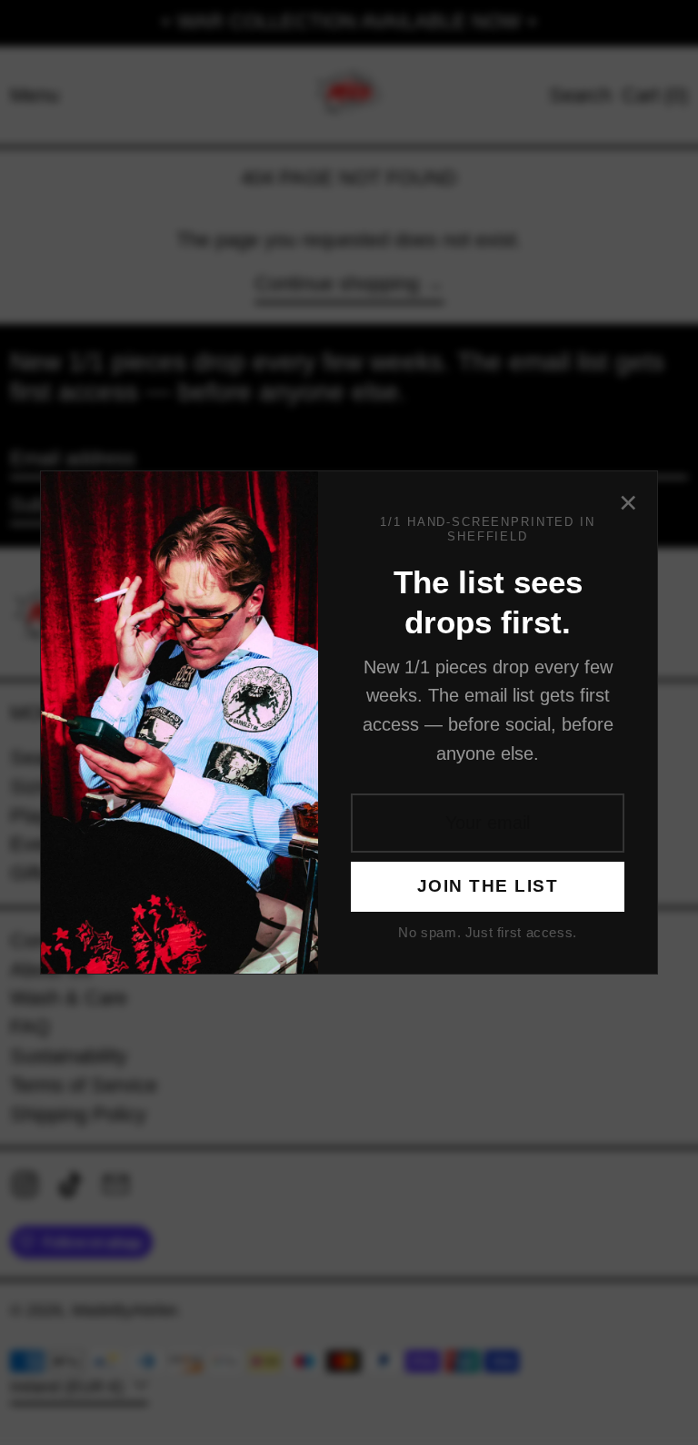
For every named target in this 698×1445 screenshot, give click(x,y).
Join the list (487, 885)
